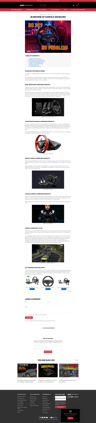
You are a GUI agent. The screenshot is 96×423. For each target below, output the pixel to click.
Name (26, 301)
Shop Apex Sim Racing (21, 396)
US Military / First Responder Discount (22, 408)
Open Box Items (20, 405)
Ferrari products (68, 131)
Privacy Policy (44, 320)
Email (49, 301)
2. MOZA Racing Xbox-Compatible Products (36, 60)
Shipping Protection (45, 400)
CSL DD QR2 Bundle (54, 162)
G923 (66, 196)
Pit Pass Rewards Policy (46, 407)
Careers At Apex (32, 396)
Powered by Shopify (55, 419)
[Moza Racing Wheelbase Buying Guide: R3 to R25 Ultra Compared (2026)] (27, 370)
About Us (19, 412)
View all (69, 291)
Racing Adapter (56, 199)
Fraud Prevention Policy (46, 409)
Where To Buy (32, 401)
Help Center (44, 396)
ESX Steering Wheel (65, 87)
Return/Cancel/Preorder (46, 403)
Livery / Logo (32, 403)
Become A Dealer (33, 400)
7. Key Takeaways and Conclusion (35, 66)
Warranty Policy (45, 401)
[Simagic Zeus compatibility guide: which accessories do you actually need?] (48, 370)
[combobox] (54, 5)
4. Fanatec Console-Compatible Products (36, 62)
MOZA (49, 14)
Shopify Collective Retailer (34, 405)
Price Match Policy (45, 405)
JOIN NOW (60, 407)
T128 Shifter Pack (36, 128)
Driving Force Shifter (48, 199)
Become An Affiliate (33, 398)
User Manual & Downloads (22, 400)
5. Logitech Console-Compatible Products (36, 63)
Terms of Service (50, 320)
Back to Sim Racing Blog (49, 328)
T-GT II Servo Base (38, 125)
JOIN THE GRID (48, 352)
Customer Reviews (21, 403)
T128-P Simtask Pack (54, 126)
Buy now (32, 289)
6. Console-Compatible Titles (34, 65)
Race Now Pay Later (21, 398)
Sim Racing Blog (20, 401)
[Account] (73, 5)
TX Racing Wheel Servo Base (48, 125)
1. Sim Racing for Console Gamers (35, 58)
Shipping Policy (45, 398)
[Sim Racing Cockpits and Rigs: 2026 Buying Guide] (68, 370)
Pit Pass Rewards (20, 410)
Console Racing (43, 14)
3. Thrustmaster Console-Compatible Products (37, 61)
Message (26, 306)
